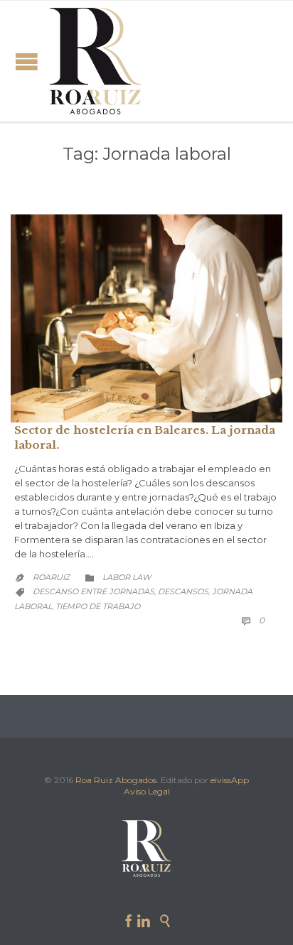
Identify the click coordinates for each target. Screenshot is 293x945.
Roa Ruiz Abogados (115, 780)
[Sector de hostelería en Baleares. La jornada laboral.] (146, 318)
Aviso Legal (147, 791)
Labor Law (126, 577)
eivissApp (230, 780)
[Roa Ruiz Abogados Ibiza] (95, 61)
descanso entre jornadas (93, 591)
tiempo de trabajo (97, 606)
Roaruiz (51, 577)
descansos (183, 591)
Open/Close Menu (26, 61)
